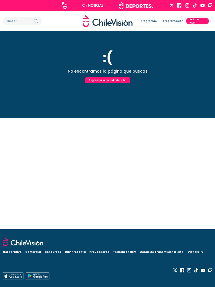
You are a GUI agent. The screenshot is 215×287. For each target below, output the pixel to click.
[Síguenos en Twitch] (210, 5)
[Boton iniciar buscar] (36, 21)
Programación (173, 21)
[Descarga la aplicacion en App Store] (38, 275)
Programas (149, 21)
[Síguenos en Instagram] (187, 5)
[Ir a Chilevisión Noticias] (93, 5)
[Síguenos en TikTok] (195, 5)
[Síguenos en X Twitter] (172, 5)
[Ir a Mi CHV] (64, 5)
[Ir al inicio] (107, 21)
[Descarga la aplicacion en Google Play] (13, 275)
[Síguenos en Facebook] (179, 5)
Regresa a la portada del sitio (107, 80)
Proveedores (99, 252)
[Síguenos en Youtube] (202, 5)
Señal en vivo (195, 21)
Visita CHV (195, 252)
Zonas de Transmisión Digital (162, 252)
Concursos (53, 252)
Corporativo (12, 252)
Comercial (33, 252)
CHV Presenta (75, 252)
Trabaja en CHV (124, 252)
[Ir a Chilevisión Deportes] (136, 6)
